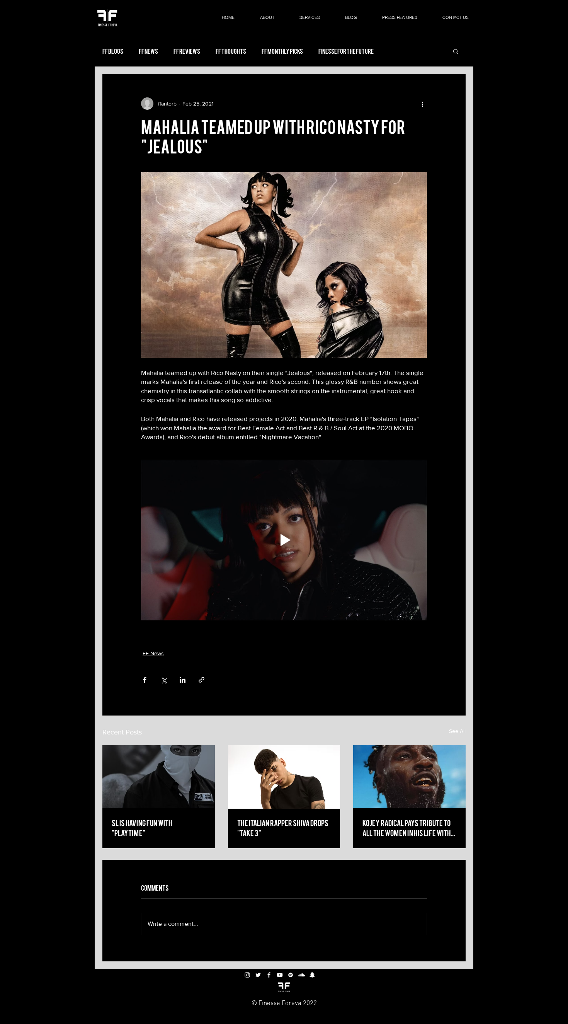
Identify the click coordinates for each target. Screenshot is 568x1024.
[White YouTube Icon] (279, 974)
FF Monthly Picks (282, 51)
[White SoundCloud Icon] (301, 974)
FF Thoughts (231, 51)
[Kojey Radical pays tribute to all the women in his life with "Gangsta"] (409, 776)
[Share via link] (201, 679)
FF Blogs (112, 51)
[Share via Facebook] (144, 679)
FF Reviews (186, 51)
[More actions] (422, 103)
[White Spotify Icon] (290, 974)
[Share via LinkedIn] (182, 679)
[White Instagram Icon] (247, 974)
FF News (148, 51)
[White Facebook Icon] (268, 974)
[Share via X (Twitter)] (163, 679)
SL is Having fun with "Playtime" (142, 827)
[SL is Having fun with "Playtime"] (158, 776)
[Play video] (284, 540)
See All (457, 731)
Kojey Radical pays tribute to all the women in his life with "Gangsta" (406, 828)
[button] (455, 51)
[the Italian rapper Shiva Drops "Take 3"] (284, 777)
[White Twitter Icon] (258, 974)
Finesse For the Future (346, 51)
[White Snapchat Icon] (312, 974)
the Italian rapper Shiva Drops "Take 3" (282, 827)
